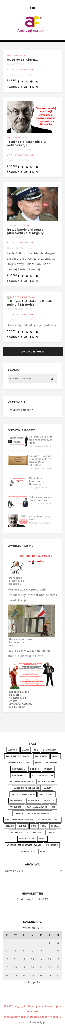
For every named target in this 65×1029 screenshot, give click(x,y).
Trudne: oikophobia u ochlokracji (26, 143)
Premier (18, 813)
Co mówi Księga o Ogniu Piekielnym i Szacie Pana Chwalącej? (40, 460)
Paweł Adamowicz (37, 807)
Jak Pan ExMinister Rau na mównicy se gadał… (41, 439)
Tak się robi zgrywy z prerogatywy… (41, 498)
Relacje (10, 826)
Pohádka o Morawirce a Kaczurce (36, 481)
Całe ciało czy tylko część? (41, 518)
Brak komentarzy (20, 75)
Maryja (47, 788)
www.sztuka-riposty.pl (32, 1022)
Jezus (38, 762)
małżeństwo (47, 794)
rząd (34, 826)
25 (15, 975)
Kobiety (48, 769)
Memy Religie (16, 55)
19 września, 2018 (19, 237)
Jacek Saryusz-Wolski (18, 756)
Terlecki (37, 832)
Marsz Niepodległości (26, 788)
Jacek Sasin (41, 756)
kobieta (34, 769)
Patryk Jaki (16, 807)
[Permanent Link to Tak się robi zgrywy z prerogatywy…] (18, 506)
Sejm (44, 826)
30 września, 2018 (19, 64)
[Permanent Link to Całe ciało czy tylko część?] (18, 526)
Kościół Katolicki (42, 775)
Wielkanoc (52, 845)
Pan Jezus (49, 800)
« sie (27, 982)
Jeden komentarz (19, 248)
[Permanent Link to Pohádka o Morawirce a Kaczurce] (18, 486)
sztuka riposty (19, 832)
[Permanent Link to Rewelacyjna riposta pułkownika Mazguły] (32, 220)
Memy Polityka (17, 137)
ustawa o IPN (26, 839)
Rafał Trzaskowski (49, 820)
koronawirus (20, 775)
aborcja (13, 750)
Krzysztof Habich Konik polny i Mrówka (29, 303)
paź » (36, 982)
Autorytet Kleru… (22, 60)
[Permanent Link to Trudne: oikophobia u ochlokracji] (32, 132)
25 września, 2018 (19, 149)
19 (24, 967)
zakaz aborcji (27, 851)
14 (41, 959)
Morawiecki (16, 800)
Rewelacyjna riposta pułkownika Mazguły (25, 231)
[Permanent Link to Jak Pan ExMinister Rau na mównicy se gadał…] (18, 446)
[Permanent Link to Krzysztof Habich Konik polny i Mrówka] (8, 298)
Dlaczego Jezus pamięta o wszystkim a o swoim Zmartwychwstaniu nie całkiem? (20, 699)
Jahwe (55, 756)
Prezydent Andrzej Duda (19, 820)
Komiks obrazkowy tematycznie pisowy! (20, 642)
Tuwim (50, 832)
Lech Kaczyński (46, 781)
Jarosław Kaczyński (19, 762)
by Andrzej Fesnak (20, 69)
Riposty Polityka (19, 225)
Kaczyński (51, 762)
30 (58, 975)
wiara (42, 839)
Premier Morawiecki (39, 813)
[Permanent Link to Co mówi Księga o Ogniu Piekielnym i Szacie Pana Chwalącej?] (18, 465)
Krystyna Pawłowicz (21, 781)
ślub (42, 851)
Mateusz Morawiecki (23, 794)
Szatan (55, 826)
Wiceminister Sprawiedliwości (24, 845)
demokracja (49, 750)
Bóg (36, 750)
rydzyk (22, 826)
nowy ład (33, 800)
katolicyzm (18, 769)
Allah (25, 750)
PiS (53, 807)
